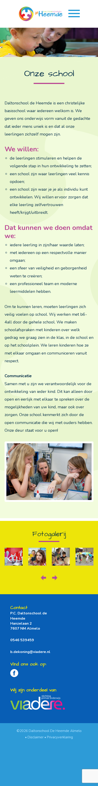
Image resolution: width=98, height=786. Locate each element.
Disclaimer (36, 737)
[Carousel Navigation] (49, 575)
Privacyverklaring (60, 737)
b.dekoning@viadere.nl (30, 651)
